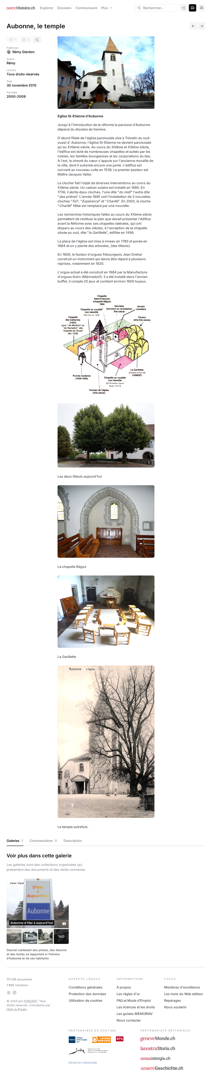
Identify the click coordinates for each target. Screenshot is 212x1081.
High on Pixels (17, 1009)
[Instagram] (14, 993)
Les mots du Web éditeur (183, 994)
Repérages (172, 1000)
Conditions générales (85, 987)
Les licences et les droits (136, 1007)
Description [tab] (73, 841)
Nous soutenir (175, 1007)
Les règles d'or (128, 994)
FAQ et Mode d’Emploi (134, 1000)
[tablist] (106, 841)
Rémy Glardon (23, 52)
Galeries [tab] (15, 841)
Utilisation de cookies (85, 1000)
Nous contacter (129, 1020)
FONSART (30, 1001)
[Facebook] (9, 993)
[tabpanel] (106, 905)
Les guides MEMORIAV (135, 1014)
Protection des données (87, 994)
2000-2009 (16, 96)
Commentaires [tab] (43, 841)
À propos (124, 987)
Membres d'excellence (182, 987)
